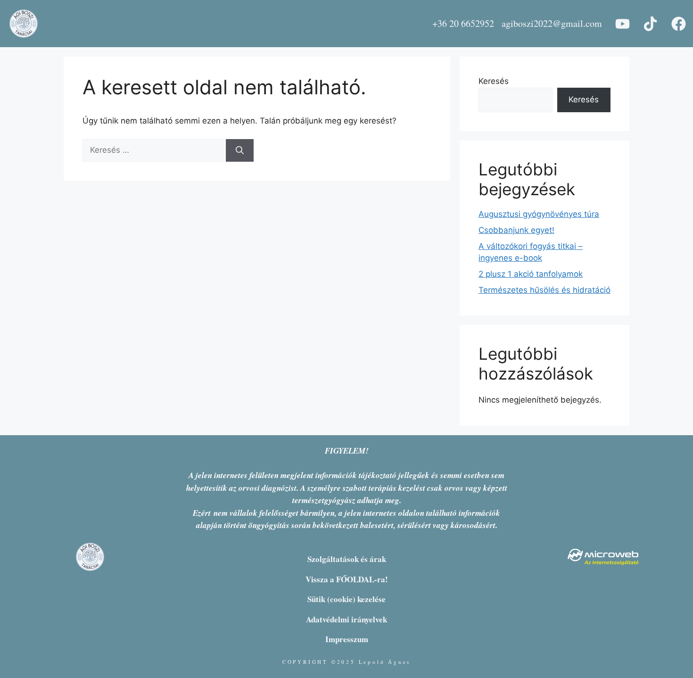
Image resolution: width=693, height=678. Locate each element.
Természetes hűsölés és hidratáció (544, 290)
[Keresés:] (154, 150)
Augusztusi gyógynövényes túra (538, 214)
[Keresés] (240, 150)
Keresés (493, 81)
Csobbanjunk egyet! (516, 230)
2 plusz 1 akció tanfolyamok (530, 274)
